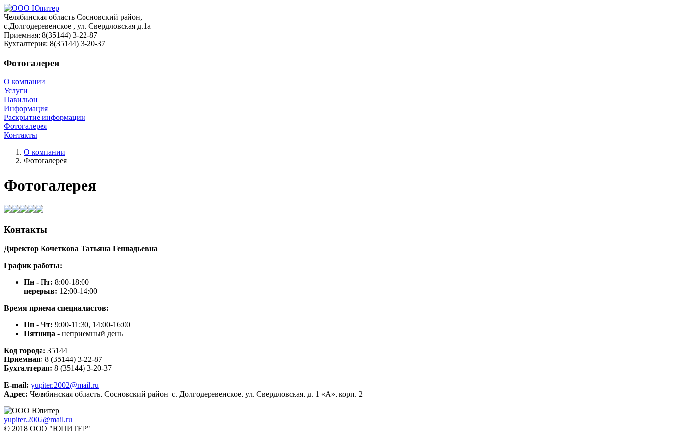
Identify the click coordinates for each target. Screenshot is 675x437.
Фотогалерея (25, 126)
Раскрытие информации (44, 117)
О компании (24, 82)
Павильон (21, 99)
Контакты (20, 135)
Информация (26, 108)
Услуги (16, 90)
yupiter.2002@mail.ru (65, 385)
